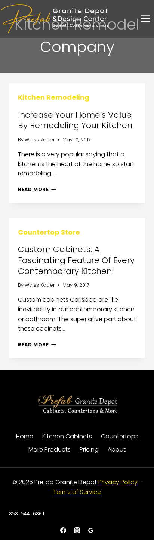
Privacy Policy (118, 482)
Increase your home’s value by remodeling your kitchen (75, 120)
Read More (37, 189)
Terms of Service (77, 492)
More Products (49, 449)
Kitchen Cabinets (67, 436)
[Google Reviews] (91, 530)
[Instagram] (77, 530)
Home (24, 436)
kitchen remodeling (53, 97)
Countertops (119, 436)
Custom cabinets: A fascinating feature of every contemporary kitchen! (76, 260)
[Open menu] (145, 19)
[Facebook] (63, 530)
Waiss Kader (40, 139)
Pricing (89, 449)
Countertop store (49, 232)
